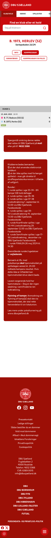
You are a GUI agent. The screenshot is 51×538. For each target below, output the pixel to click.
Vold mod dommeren (25, 431)
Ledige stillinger (25, 424)
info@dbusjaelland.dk (25, 474)
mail (40, 143)
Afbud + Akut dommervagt (25, 435)
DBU (25, 486)
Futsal (25, 514)
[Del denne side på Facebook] (2, 528)
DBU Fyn (25, 494)
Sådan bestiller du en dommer (25, 428)
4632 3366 (24, 146)
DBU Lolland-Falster (25, 506)
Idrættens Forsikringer (25, 439)
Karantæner (12, 58)
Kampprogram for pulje (34, 58)
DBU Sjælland (25, 510)
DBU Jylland (25, 498)
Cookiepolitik (25, 447)
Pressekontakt (25, 420)
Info (16, 53)
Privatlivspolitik (25, 443)
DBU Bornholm (25, 490)
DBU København (25, 502)
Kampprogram (30, 53)
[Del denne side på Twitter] (6, 528)
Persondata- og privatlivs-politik (25, 521)
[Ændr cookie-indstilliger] (4, 534)
